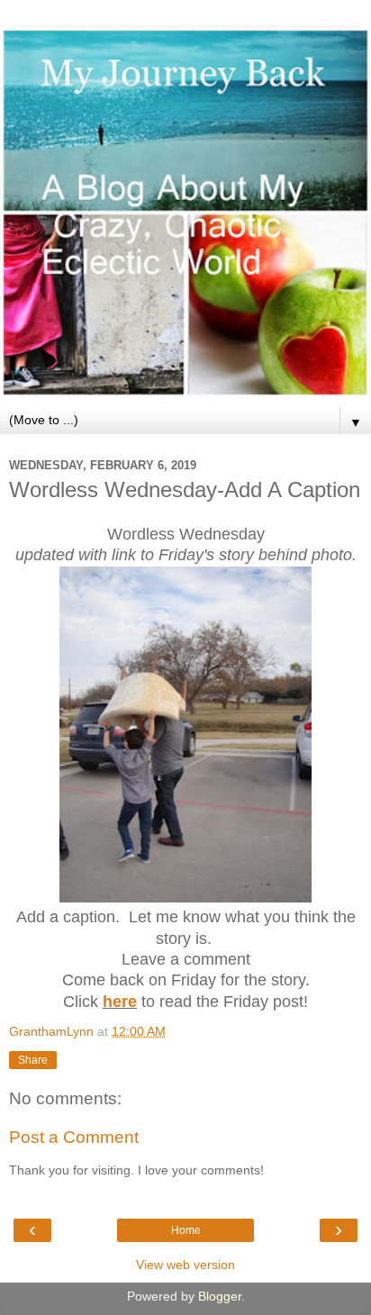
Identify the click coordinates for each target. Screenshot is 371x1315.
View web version (185, 1264)
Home (186, 1230)
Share (33, 1060)
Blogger (219, 1296)
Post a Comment (74, 1137)
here (120, 1002)
